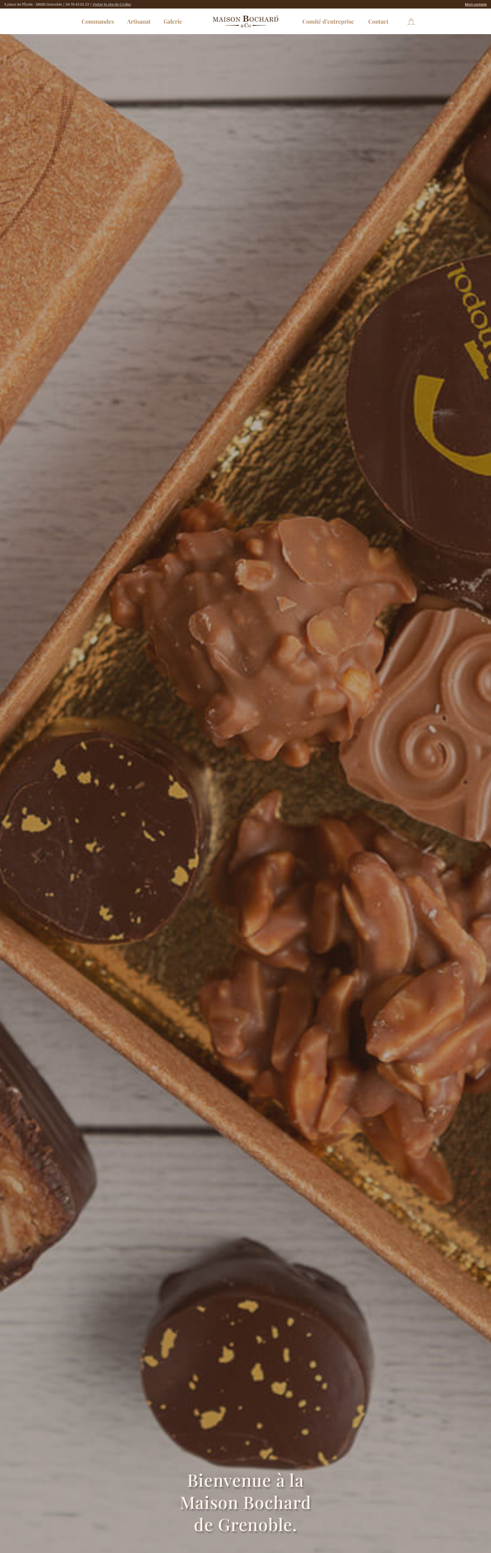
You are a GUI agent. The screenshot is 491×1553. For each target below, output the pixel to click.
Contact (378, 21)
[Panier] (411, 21)
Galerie (173, 21)
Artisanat (139, 21)
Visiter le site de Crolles (112, 4)
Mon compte (476, 4)
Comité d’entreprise (328, 21)
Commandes (98, 21)
